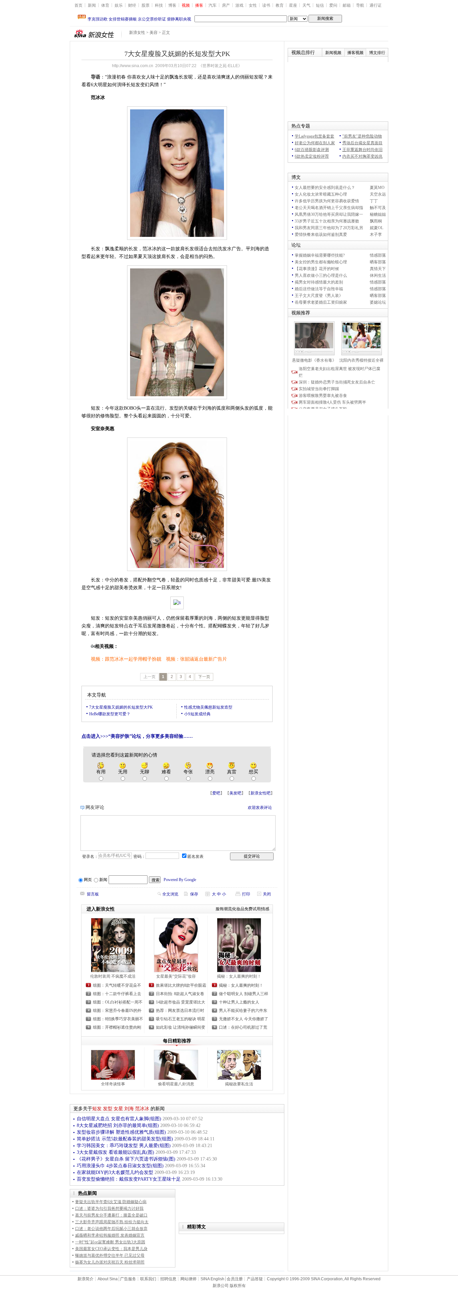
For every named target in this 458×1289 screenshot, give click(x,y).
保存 (194, 894)
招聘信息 (168, 1279)
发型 (107, 1108)
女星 (118, 1108)
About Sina (108, 1279)
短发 (97, 1108)
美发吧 (235, 793)
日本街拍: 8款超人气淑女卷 (180, 993)
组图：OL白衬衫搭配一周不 (117, 1002)
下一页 (204, 676)
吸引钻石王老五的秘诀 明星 (180, 1019)
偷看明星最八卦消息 (176, 1084)
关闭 (267, 894)
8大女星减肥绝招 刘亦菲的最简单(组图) (118, 1125)
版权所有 (238, 1285)
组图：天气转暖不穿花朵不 (117, 985)
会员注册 (235, 1279)
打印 (246, 894)
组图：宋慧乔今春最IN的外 (117, 1010)
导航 (360, 5)
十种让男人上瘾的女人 (239, 1002)
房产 (226, 5)
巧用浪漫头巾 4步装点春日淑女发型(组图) (121, 1165)
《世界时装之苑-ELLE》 (220, 65)
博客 (172, 5)
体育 (105, 5)
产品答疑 (255, 1279)
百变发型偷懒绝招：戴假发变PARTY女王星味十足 (129, 1179)
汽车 (213, 5)
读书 (266, 5)
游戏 (239, 5)
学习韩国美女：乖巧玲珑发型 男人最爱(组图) (124, 1145)
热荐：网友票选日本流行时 (180, 1010)
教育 (280, 5)
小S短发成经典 (197, 714)
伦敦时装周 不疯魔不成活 (112, 976)
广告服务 (128, 1279)
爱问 (333, 5)
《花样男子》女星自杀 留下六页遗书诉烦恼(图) (127, 1159)
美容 (154, 32)
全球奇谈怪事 (113, 1084)
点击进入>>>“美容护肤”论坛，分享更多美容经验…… (137, 736)
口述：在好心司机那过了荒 (243, 1027)
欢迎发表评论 (260, 807)
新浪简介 (85, 1279)
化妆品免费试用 (246, 909)
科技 (159, 5)
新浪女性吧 (260, 793)
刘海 (129, 1108)
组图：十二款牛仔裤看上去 (117, 993)
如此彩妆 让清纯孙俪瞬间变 (180, 1027)
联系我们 (148, 1279)
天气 (306, 5)
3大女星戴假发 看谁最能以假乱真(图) (116, 1152)
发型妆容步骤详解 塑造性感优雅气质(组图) (122, 1132)
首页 (78, 5)
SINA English (212, 1279)
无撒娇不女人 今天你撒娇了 (243, 1019)
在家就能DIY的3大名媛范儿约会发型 (116, 1172)
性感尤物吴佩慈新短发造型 (208, 707)
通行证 (375, 5)
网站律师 (188, 1279)
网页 (88, 879)
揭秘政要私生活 (239, 1084)
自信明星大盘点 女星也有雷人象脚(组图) (120, 1118)
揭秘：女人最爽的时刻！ (239, 976)
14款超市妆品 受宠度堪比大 (180, 1002)
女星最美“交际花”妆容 (176, 976)
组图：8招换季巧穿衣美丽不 (118, 1019)
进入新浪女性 (101, 909)
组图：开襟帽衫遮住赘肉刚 (117, 1027)
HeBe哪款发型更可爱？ (109, 714)
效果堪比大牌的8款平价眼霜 (181, 985)
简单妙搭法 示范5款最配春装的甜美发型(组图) (125, 1138)
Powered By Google (180, 879)
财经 (132, 5)
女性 (253, 5)
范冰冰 (142, 1108)
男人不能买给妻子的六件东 (243, 1010)
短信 (320, 5)
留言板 (93, 894)
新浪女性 (137, 32)
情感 (265, 909)
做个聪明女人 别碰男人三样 (243, 993)
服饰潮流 (224, 909)
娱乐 (119, 5)
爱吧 (216, 793)
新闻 (92, 5)
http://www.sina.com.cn (132, 65)
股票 (145, 5)
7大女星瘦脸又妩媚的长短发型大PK (121, 707)
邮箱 (347, 5)
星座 (293, 5)
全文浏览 (170, 894)
